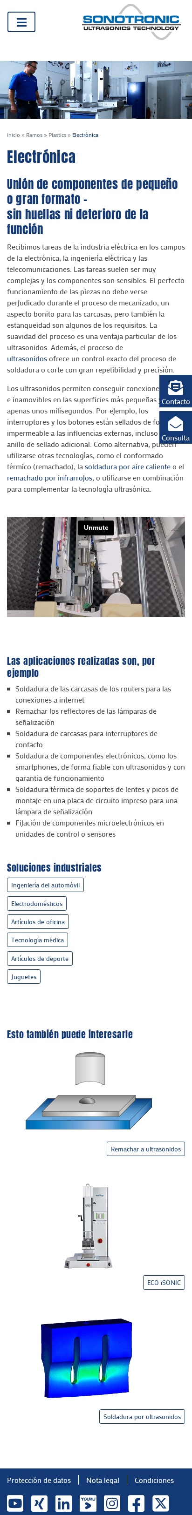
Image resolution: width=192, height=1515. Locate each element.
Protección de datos (39, 1480)
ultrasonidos (27, 358)
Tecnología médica (37, 939)
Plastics (57, 134)
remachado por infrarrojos (49, 477)
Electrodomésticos (36, 903)
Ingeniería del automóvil (45, 884)
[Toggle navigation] (21, 22)
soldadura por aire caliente (128, 466)
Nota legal (102, 1480)
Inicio (13, 134)
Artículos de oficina (38, 921)
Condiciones (154, 1480)
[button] (175, 391)
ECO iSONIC (164, 1282)
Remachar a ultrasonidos (146, 1148)
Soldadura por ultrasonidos (142, 1416)
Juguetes (23, 976)
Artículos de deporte (40, 958)
